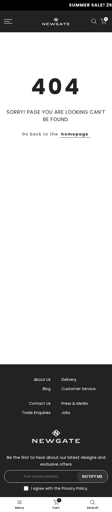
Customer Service (78, 388)
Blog (47, 388)
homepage (75, 134)
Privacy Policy (74, 488)
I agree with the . (59, 488)
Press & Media (74, 403)
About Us (42, 379)
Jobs (65, 412)
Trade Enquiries (36, 412)
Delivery (68, 379)
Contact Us (40, 403)
